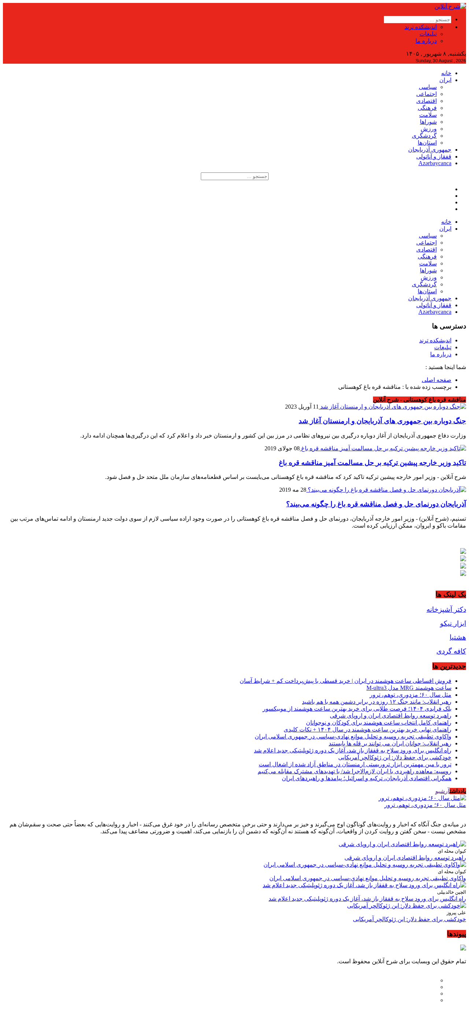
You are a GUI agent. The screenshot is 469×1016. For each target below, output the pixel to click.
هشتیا (458, 637)
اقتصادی (426, 101)
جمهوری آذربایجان (429, 149)
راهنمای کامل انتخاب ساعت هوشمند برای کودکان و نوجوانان (378, 722)
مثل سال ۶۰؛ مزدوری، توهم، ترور (410, 695)
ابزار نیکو (453, 623)
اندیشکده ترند (421, 27)
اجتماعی (426, 94)
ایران (445, 80)
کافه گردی (451, 651)
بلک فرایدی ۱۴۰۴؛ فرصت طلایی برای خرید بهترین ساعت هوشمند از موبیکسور (357, 709)
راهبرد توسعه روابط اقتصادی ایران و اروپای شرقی (390, 715)
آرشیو (442, 791)
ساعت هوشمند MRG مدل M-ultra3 (408, 688)
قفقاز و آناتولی (433, 156)
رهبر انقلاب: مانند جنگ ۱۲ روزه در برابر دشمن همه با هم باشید (376, 702)
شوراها (428, 122)
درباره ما (426, 41)
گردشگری (424, 136)
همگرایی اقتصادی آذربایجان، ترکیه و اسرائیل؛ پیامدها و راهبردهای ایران (366, 778)
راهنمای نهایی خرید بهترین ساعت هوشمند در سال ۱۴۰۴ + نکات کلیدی (367, 729)
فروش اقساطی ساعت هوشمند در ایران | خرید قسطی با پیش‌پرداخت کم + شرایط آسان (345, 681)
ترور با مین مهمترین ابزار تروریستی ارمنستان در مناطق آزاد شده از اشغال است (355, 764)
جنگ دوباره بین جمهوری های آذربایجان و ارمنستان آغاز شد (382, 421)
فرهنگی (427, 108)
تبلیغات (428, 34)
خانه (446, 73)
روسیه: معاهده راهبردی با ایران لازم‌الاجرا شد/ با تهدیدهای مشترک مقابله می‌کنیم (354, 771)
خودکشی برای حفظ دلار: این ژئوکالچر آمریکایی (394, 757)
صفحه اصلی (436, 380)
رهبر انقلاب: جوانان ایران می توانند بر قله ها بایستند (390, 743)
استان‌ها (427, 142)
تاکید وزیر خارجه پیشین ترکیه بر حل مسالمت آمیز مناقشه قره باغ (372, 462)
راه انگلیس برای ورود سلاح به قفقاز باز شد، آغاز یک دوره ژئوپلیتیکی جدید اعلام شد (352, 750)
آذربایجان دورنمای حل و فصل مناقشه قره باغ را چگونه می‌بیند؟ (376, 504)
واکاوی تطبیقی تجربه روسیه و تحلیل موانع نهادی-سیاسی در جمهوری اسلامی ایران (353, 736)
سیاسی (428, 87)
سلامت (428, 115)
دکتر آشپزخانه (446, 609)
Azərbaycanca (434, 163)
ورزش (429, 129)
